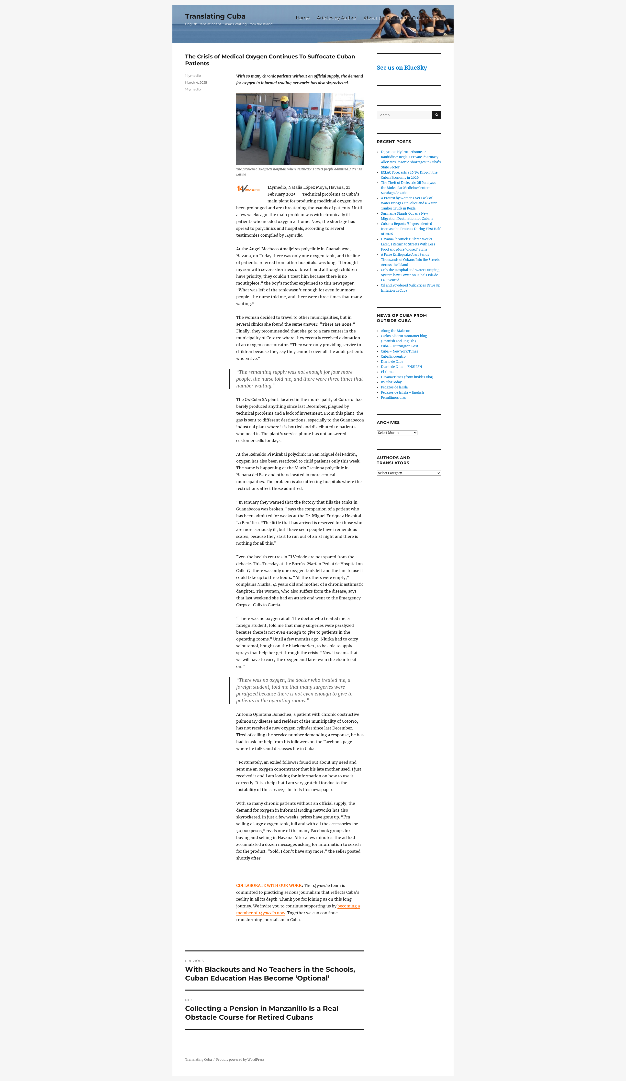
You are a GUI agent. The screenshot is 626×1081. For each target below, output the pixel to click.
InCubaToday (391, 382)
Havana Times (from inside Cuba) (407, 377)
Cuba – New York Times (399, 351)
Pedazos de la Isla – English (402, 392)
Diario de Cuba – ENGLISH (401, 367)
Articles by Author (336, 17)
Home (302, 17)
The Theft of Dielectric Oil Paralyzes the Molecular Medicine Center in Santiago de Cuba (408, 188)
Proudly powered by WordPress (240, 1060)
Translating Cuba (215, 16)
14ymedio (193, 75)
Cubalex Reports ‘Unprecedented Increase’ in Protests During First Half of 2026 (410, 229)
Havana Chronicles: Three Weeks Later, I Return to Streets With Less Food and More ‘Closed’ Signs (408, 244)
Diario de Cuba (392, 362)
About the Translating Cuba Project (402, 17)
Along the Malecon (395, 331)
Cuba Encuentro (393, 356)
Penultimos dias (393, 398)
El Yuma (387, 372)
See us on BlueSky (402, 67)
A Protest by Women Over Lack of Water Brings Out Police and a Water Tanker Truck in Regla (409, 203)
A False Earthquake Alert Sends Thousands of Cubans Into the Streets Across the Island (410, 260)
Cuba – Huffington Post (399, 346)
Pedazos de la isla (394, 387)
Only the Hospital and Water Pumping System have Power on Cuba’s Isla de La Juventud (410, 275)
